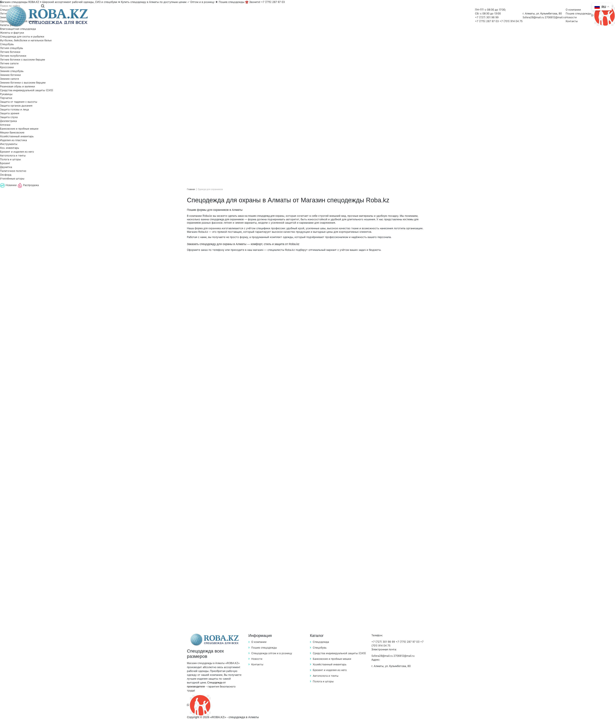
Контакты (572, 21)
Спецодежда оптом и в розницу (271, 653)
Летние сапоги (9, 63)
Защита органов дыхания (16, 105)
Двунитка (6, 167)
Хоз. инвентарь (9, 147)
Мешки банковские (12, 132)
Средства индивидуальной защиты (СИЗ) (26, 90)
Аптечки (5, 124)
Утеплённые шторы (12, 178)
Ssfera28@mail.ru (534, 17)
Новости (571, 17)
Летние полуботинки (13, 55)
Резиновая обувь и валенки (17, 86)
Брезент (5, 163)
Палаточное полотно (13, 170)
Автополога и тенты (13, 155)
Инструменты (8, 144)
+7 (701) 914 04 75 (511, 21)
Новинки (11, 185)
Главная (191, 189)
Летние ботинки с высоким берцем (22, 59)
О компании (573, 9)
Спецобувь (7, 44)
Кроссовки (7, 67)
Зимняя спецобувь (12, 71)
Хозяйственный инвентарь (17, 136)
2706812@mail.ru (555, 17)
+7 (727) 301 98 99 (487, 17)
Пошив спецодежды (578, 13)
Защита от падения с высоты (18, 101)
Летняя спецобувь (11, 48)
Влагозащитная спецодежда (18, 28)
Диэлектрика (8, 121)
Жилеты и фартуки (12, 32)
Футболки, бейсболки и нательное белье (26, 40)
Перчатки (6, 97)
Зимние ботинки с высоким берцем (22, 82)
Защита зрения (9, 113)
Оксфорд (5, 174)
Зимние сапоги (9, 78)
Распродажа (30, 185)
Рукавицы (6, 94)
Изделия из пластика (13, 140)
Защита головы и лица (14, 109)
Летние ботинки (10, 51)
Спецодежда (321, 641)
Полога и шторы (10, 159)
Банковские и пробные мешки (19, 128)
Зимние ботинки (10, 74)
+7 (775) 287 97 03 (487, 21)
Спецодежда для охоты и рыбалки (22, 36)
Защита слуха (9, 117)
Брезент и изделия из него (17, 151)
